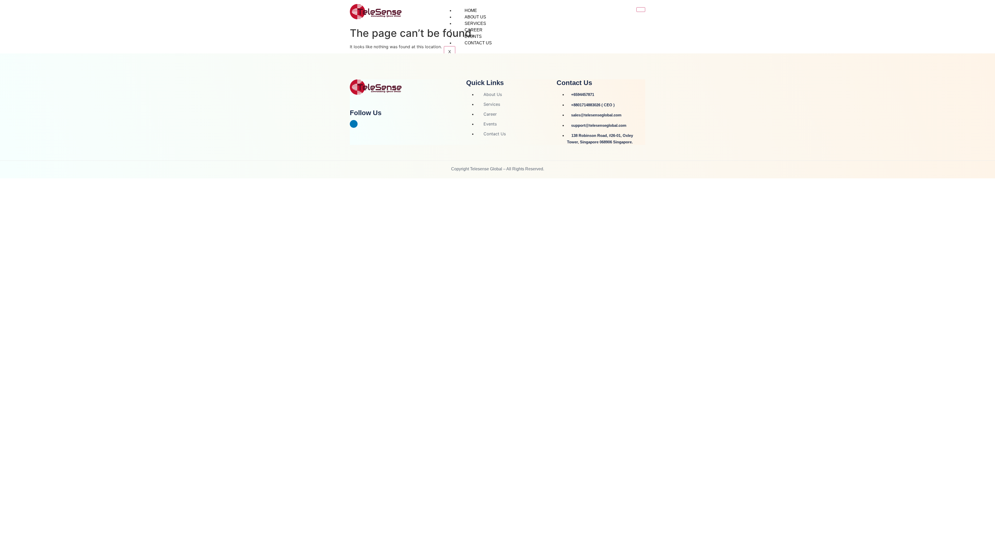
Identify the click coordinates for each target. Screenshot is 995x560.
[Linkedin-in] (354, 124)
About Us (475, 17)
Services (475, 23)
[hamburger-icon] (640, 9)
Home (471, 10)
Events (473, 36)
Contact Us (478, 43)
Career (473, 30)
